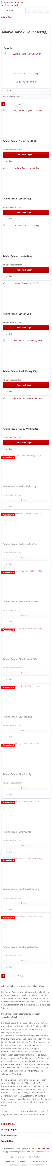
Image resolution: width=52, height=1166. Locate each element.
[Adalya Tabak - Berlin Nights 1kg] (26, 525)
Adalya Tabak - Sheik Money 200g (20, 371)
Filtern (8, 90)
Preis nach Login (24, 154)
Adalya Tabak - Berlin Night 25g (19, 486)
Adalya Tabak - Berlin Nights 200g (20, 601)
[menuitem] (7, 10)
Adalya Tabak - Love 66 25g (17, 313)
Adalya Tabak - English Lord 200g (20, 141)
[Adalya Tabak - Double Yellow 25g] (26, 928)
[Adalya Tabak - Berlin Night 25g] (26, 467)
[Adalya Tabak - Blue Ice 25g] (26, 755)
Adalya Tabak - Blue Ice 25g (17, 774)
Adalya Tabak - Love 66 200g (26, 73)
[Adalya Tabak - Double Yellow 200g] (26, 870)
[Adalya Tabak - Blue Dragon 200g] (26, 640)
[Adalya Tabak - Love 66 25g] (26, 295)
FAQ (29, 1157)
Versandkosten (43, 1148)
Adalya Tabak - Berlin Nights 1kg (20, 544)
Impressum (20, 1157)
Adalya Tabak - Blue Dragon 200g (20, 659)
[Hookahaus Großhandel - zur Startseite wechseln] (13, 3)
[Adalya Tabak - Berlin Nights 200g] (26, 583)
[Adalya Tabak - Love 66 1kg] (26, 180)
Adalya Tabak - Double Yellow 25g (20, 947)
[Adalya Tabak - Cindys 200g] (26, 813)
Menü (9, 9)
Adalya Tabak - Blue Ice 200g (17, 716)
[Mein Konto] (41, 10)
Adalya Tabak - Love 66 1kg (17, 198)
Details (24, 500)
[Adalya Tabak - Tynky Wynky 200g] (26, 410)
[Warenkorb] (47, 10)
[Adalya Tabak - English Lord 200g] (26, 122)
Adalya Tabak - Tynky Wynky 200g (20, 429)
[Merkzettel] (34, 10)
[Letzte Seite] (13, 104)
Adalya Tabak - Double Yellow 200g (21, 889)
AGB (11, 1157)
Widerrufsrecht (11, 1161)
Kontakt (37, 1157)
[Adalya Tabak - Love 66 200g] (26, 61)
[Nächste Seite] (8, 104)
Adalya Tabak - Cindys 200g (17, 832)
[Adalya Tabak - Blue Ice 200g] (26, 698)
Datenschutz (24, 1161)
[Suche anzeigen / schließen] (28, 10)
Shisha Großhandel (39, 1161)
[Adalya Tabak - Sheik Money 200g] (26, 352)
